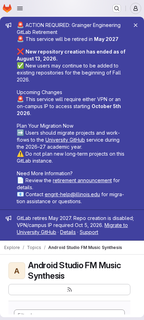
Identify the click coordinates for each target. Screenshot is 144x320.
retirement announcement (82, 180)
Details (68, 232)
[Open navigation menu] (20, 8)
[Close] (135, 25)
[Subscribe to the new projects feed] (69, 289)
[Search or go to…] (117, 8)
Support (89, 232)
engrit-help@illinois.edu (72, 194)
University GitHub (65, 140)
